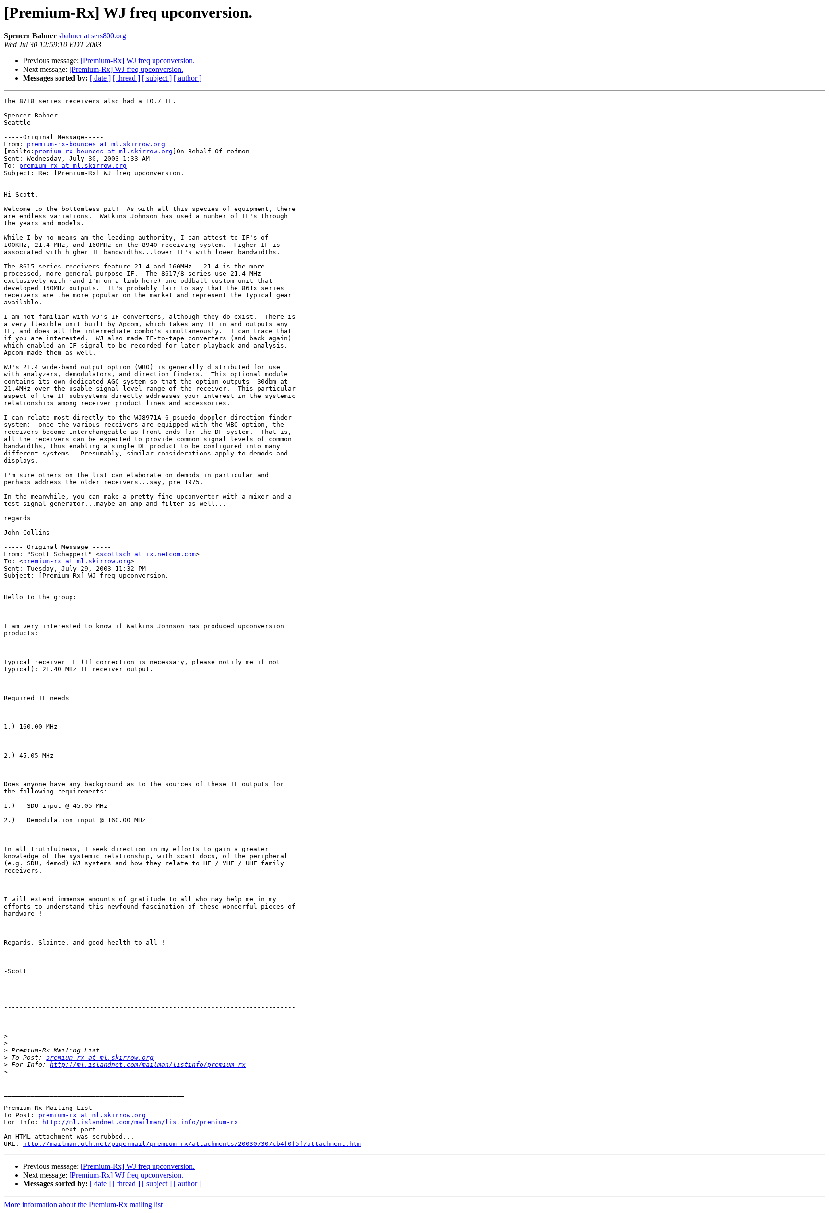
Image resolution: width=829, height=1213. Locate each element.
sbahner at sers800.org (92, 36)
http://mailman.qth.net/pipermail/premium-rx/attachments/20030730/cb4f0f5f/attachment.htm (192, 1143)
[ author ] (187, 78)
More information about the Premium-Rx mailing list (83, 1205)
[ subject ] (157, 78)
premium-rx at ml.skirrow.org (73, 165)
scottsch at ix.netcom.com (148, 554)
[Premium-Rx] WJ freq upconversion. (138, 61)
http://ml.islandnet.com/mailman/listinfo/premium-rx (148, 1064)
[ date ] (100, 78)
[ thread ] (126, 78)
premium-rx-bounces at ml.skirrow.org (96, 144)
